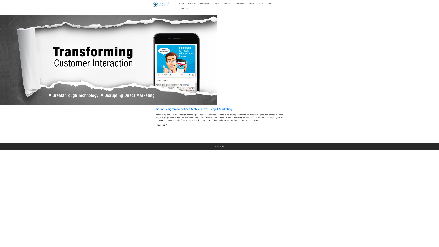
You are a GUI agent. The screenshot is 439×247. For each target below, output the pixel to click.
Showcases (239, 3)
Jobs (270, 3)
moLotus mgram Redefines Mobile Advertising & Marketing (193, 109)
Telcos (227, 3)
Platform (192, 3)
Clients (217, 3)
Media (251, 3)
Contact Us (183, 8)
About (181, 3)
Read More (161, 125)
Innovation (204, 3)
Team (260, 3)
